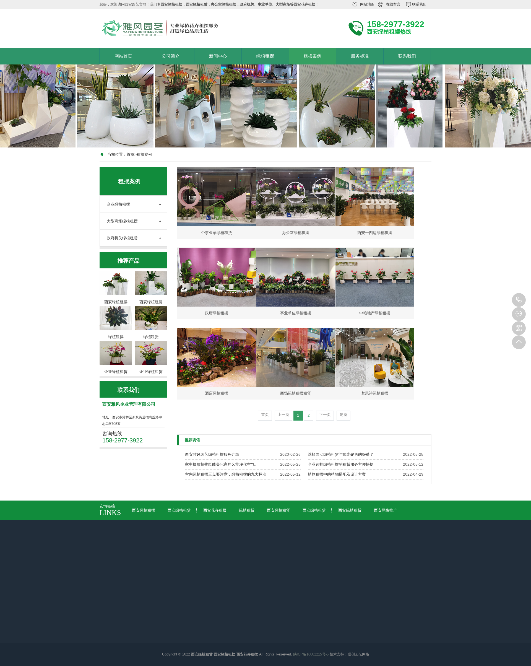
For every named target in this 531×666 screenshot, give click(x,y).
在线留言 (393, 4)
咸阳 (205, 565)
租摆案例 (312, 56)
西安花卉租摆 (215, 510)
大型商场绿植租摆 (122, 221)
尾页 (343, 414)
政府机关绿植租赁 (122, 238)
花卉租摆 (212, 621)
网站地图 (367, 4)
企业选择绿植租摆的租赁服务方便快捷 (341, 464)
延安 (245, 565)
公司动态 (162, 605)
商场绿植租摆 (216, 644)
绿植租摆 (265, 56)
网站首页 (123, 56)
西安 (146, 565)
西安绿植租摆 (143, 510)
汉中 (265, 565)
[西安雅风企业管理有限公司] (174, 28)
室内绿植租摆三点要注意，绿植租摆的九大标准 (225, 474)
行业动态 (162, 613)
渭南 (225, 565)
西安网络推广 (385, 510)
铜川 (166, 565)
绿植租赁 (246, 510)
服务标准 (360, 56)
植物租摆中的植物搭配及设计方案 (337, 474)
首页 (130, 154)
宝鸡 (185, 565)
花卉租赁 (212, 629)
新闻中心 (218, 56)
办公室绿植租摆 (218, 636)
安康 (305, 565)
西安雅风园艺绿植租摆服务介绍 (212, 454)
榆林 (285, 565)
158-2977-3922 (519, 300)
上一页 (283, 414)
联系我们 (419, 4)
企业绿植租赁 (216, 652)
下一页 (325, 414)
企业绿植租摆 (118, 204)
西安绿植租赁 (179, 510)
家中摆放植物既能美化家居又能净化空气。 (222, 464)
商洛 (325, 565)
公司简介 (170, 56)
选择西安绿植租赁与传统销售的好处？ (341, 454)
